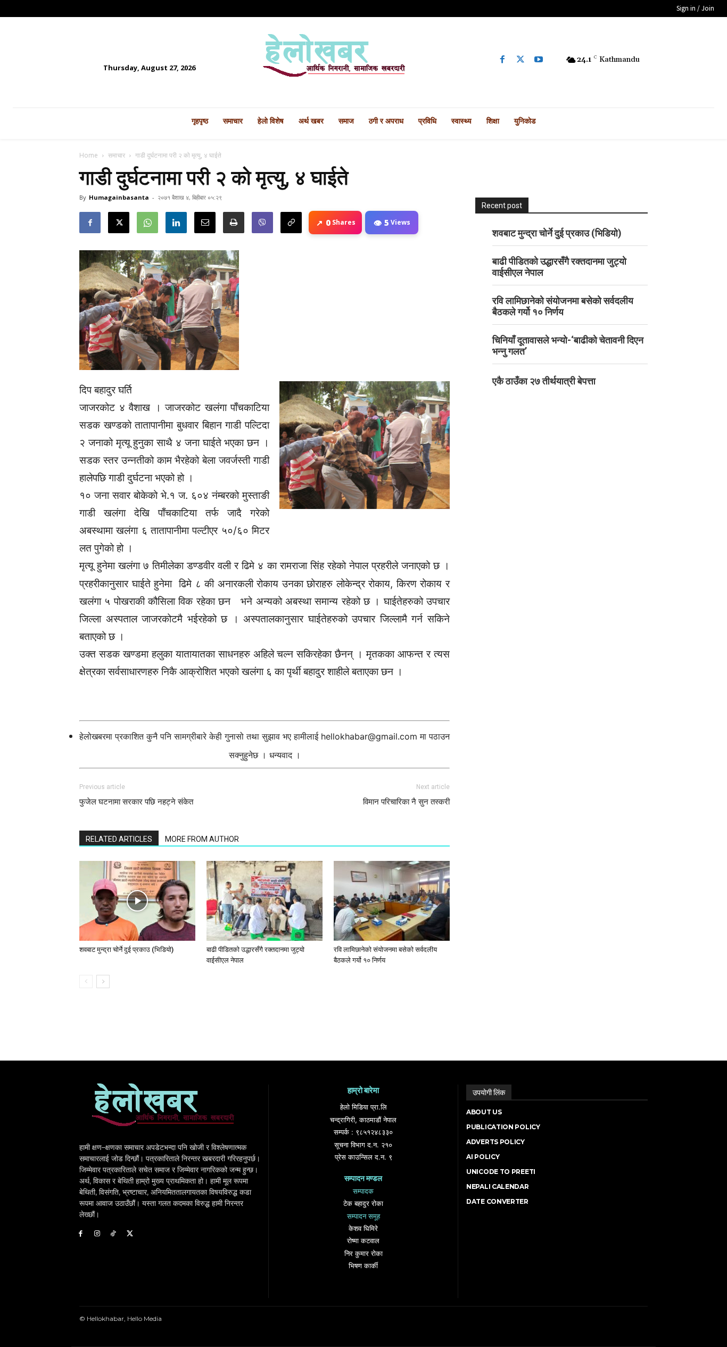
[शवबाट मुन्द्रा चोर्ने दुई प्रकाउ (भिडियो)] (137, 901)
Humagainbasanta (119, 197)
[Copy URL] (291, 222)
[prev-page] (86, 981)
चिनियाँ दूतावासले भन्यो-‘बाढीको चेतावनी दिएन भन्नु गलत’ (567, 345)
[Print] (233, 222)
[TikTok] (113, 1233)
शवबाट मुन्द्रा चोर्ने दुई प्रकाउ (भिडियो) (126, 950)
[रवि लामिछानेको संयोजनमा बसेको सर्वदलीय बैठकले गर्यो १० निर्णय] (392, 901)
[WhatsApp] (147, 222)
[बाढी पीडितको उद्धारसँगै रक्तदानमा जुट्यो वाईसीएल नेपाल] (264, 901)
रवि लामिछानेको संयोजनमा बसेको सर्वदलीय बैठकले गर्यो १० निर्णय (562, 306)
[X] (118, 222)
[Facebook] (502, 59)
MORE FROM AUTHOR (202, 839)
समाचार (116, 155)
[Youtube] (538, 59)
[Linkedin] (176, 222)
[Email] (205, 222)
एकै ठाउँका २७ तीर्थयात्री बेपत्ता (544, 381)
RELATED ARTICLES (119, 839)
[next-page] (103, 981)
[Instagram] (97, 1233)
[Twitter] (520, 59)
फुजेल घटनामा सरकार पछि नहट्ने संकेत (136, 802)
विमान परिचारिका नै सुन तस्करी (406, 802)
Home (88, 155)
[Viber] (262, 222)
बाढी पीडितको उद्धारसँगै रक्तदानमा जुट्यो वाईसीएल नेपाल (559, 267)
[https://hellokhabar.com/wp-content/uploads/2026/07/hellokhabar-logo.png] (363, 59)
